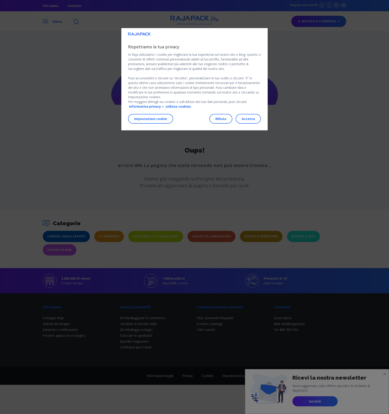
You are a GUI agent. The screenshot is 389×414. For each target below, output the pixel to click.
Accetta (248, 119)
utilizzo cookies (178, 106)
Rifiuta (220, 119)
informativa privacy (145, 106)
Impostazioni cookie (150, 119)
